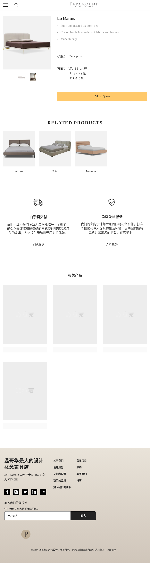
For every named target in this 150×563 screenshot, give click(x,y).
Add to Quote (102, 96)
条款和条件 (89, 550)
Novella (91, 171)
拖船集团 (111, 550)
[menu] (5, 5)
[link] (25, 349)
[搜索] (16, 5)
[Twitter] (25, 492)
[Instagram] (16, 492)
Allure (19, 171)
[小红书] (43, 492)
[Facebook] (7, 492)
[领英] (34, 492)
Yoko (55, 171)
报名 (83, 515)
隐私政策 (77, 550)
